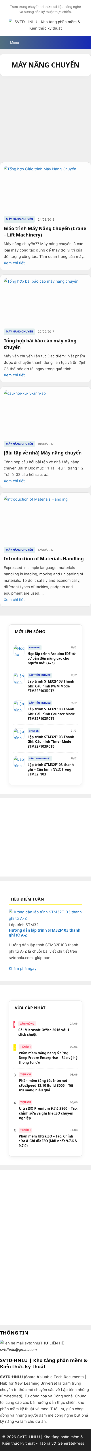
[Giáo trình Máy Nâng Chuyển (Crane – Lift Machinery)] (45, 189)
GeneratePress (71, 1443)
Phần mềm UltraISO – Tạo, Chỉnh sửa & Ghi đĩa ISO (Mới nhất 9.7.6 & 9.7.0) (48, 1141)
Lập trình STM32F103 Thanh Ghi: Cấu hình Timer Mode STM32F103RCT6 (51, 742)
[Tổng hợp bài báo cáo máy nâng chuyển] (45, 301)
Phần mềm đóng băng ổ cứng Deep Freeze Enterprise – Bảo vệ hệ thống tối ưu (48, 1058)
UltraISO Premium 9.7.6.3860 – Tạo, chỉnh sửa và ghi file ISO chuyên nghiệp (48, 1113)
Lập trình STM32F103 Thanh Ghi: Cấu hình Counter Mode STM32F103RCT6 (51, 714)
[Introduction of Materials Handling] (45, 519)
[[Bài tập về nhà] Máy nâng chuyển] (45, 413)
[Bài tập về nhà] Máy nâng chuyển (43, 453)
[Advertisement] (45, 121)
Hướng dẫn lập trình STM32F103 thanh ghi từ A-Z (44, 932)
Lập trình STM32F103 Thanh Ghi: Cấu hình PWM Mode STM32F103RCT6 (51, 686)
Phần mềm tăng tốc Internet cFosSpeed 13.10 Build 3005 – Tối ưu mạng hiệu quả (46, 1085)
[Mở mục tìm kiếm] (84, 42)
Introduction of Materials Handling (44, 559)
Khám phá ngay (22, 968)
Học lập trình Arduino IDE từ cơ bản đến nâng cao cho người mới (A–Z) (52, 658)
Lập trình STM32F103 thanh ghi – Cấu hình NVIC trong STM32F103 (51, 769)
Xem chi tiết (14, 263)
